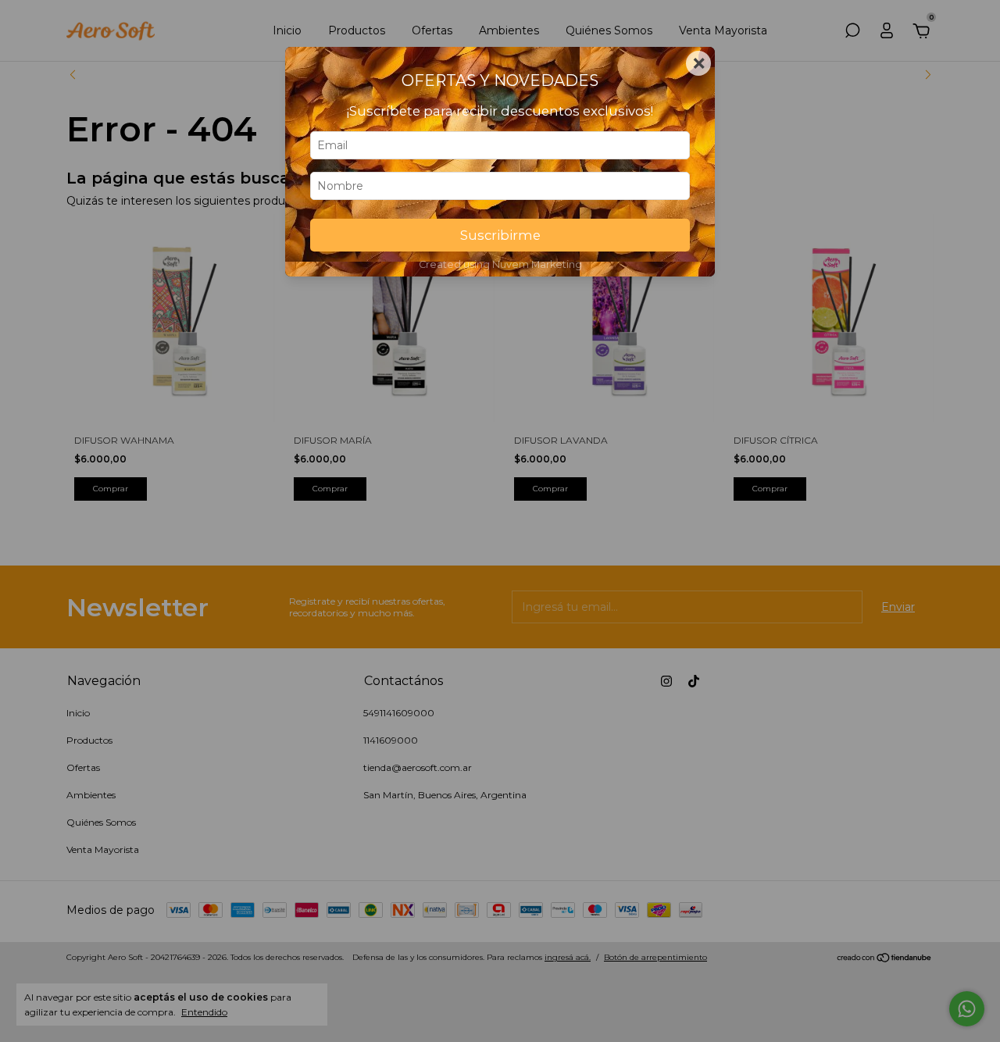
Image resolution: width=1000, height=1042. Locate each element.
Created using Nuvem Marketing (500, 264)
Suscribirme (500, 235)
